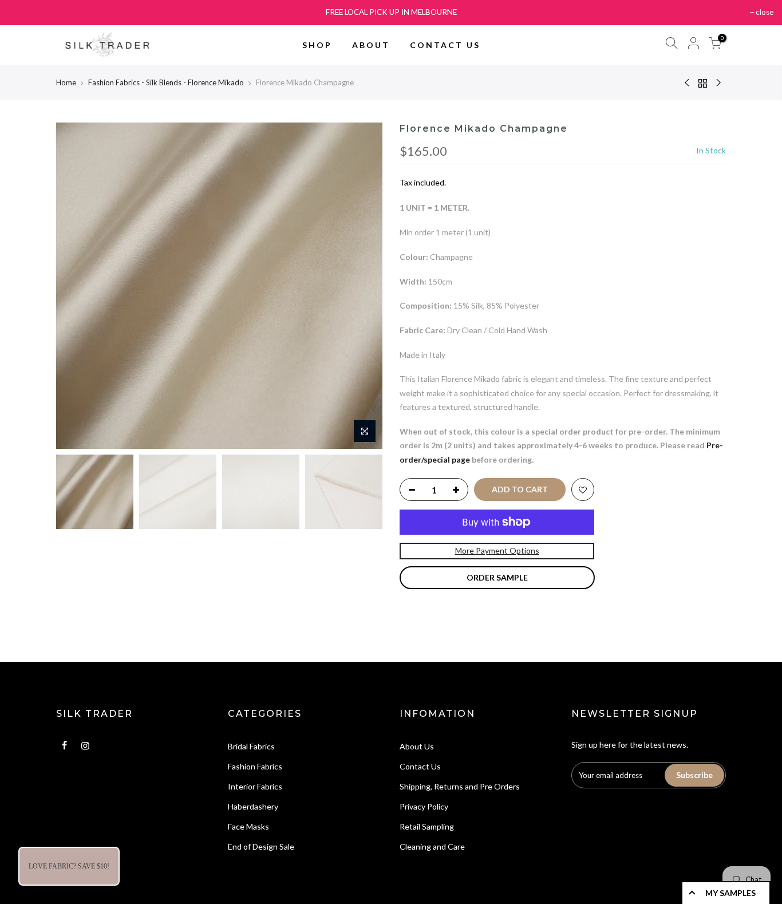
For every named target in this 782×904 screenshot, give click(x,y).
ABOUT (371, 45)
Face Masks (248, 826)
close (764, 12)
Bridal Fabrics (251, 746)
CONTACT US (445, 45)
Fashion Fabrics (255, 766)
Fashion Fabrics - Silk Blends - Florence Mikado (166, 82)
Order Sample (497, 577)
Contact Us (420, 766)
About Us (417, 746)
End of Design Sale (261, 846)
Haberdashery (253, 806)
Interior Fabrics (255, 786)
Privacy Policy (424, 806)
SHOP (317, 45)
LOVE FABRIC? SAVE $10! (69, 866)
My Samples (730, 893)
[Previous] (76, 286)
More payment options (497, 550)
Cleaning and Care (432, 846)
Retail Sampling (427, 826)
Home (66, 82)
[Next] (362, 286)
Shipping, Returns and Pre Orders (460, 786)
